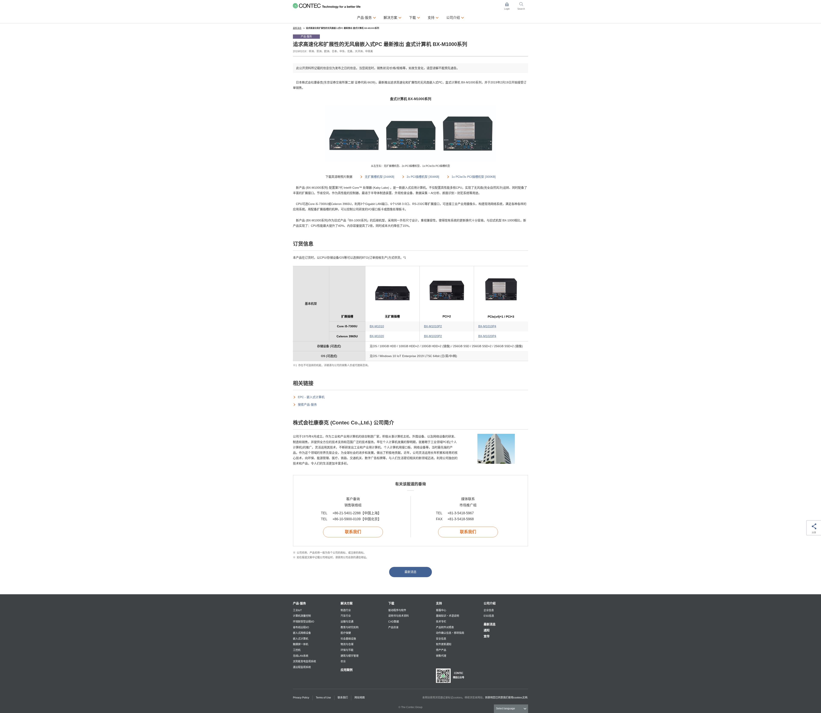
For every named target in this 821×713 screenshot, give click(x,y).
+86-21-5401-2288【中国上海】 (356, 513)
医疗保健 (346, 632)
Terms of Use (323, 697)
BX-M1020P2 (433, 336)
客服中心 (441, 610)
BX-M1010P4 (487, 326)
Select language (505, 708)
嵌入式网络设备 (302, 632)
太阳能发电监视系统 (304, 661)
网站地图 (359, 697)
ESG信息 (489, 615)
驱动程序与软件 (397, 610)
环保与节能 (347, 650)
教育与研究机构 (350, 627)
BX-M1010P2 (433, 326)
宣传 (487, 636)
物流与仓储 (347, 644)
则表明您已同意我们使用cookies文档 (506, 697)
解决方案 (347, 603)
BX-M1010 (377, 326)
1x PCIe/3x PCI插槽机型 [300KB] (474, 176)
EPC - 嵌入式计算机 (311, 397)
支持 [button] (433, 17)
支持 (439, 603)
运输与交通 (347, 621)
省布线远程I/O (301, 627)
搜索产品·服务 (307, 404)
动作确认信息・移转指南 (450, 632)
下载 (391, 603)
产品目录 (393, 627)
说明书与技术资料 (398, 615)
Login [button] (509, 6)
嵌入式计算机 (300, 638)
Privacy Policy (301, 697)
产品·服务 (299, 603)
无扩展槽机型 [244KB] (379, 176)
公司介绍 (490, 603)
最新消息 (410, 572)
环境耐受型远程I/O (303, 621)
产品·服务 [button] (366, 17)
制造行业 (346, 610)
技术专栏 (441, 621)
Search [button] (522, 6)
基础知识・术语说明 (447, 615)
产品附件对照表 (445, 627)
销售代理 (441, 655)
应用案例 (347, 669)
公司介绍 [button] (455, 17)
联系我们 (353, 532)
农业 (343, 661)
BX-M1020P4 (487, 336)
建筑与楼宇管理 (350, 655)
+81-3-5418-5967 (460, 513)
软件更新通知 (443, 644)
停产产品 (441, 650)
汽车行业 (346, 615)
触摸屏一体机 (300, 644)
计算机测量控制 (302, 615)
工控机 (297, 650)
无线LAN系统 (300, 655)
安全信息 (441, 638)
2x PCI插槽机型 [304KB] (423, 176)
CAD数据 (393, 621)
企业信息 (489, 610)
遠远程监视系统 (302, 667)
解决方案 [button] (393, 17)
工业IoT (297, 610)
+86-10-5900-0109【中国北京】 (356, 519)
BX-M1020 (377, 336)
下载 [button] (414, 17)
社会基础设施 (348, 638)
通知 (487, 630)
